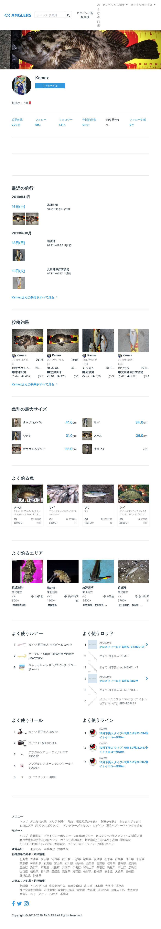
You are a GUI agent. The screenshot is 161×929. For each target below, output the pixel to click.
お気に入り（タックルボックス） (40, 825)
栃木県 (108, 859)
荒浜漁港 (52, 605)
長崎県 (98, 871)
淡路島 (120, 885)
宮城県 (55, 859)
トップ (24, 821)
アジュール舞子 (48, 894)
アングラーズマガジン (77, 825)
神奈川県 (35, 863)
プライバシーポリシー (57, 835)
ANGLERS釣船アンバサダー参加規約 (42, 844)
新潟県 (48, 863)
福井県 (79, 863)
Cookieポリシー (83, 835)
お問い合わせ (105, 844)
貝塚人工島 (118, 889)
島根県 (111, 867)
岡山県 (122, 867)
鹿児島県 (25, 875)
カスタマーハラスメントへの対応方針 (119, 835)
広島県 (132, 867)
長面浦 (135, 605)
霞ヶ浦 (88, 885)
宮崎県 (130, 871)
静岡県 (122, 863)
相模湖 (24, 885)
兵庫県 (66, 867)
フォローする (50, 85)
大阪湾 (109, 885)
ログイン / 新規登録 (85, 15)
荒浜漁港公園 (19, 605)
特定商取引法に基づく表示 (101, 839)
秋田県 (66, 859)
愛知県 (132, 863)
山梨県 (90, 863)
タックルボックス (141, 4)
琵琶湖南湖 (75, 885)
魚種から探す (109, 821)
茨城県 (98, 859)
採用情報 (62, 849)
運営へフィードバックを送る (124, 825)
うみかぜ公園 (38, 885)
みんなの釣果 (98, 15)
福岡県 (77, 871)
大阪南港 (132, 889)
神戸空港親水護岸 (31, 889)
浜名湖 (99, 885)
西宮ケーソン (28, 894)
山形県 (77, 859)
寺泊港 (81, 889)
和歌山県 (88, 867)
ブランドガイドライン (81, 844)
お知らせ (36, 849)
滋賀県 (34, 867)
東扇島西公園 (57, 885)
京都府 (45, 867)
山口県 (24, 871)
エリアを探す (57, 821)
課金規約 (125, 839)
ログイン (98, 825)
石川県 (69, 863)
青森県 (34, 859)
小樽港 (64, 894)
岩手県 (45, 859)
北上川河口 (124, 605)
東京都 (24, 863)
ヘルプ (24, 835)
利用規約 (35, 835)
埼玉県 (130, 859)
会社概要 (49, 849)
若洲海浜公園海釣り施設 (59, 889)
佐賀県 (87, 871)
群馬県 (119, 859)
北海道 (24, 859)
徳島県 (34, 871)
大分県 (119, 871)
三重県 (24, 867)
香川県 (45, 871)
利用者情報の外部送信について (39, 839)
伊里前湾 (98, 605)
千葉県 (140, 859)
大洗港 (91, 889)
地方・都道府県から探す (83, 821)
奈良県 (77, 867)
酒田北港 (103, 889)
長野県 (101, 863)
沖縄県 (37, 875)
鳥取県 (101, 867)
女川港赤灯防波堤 (58, 269)
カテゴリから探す (114, 4)
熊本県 (108, 871)
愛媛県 (55, 871)
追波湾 (51, 241)
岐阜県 (111, 863)
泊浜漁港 (87, 605)
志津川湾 (52, 204)
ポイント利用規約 (71, 839)
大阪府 (55, 867)
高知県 (66, 871)
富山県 (58, 863)
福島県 (87, 859)
